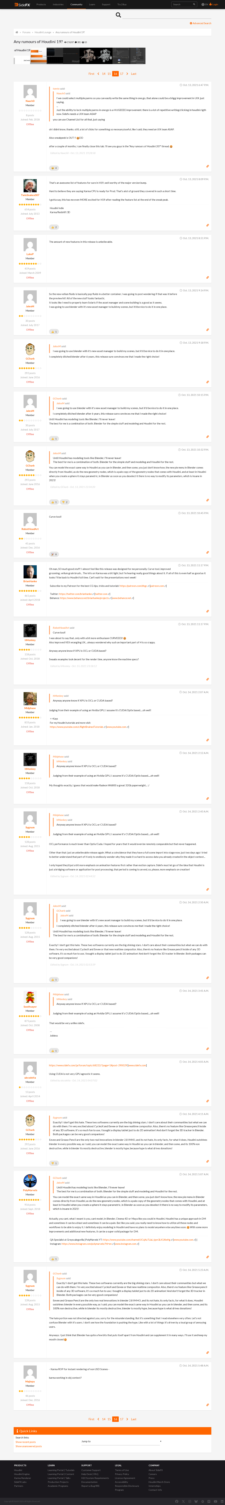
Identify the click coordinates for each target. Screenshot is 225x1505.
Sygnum (30, 827)
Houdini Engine (22, 1474)
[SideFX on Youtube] (215, 1501)
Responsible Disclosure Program (127, 1487)
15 (109, 73)
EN (206, 4)
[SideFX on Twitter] (183, 1501)
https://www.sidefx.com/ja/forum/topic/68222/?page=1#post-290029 (88, 1065)
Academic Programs (58, 1485)
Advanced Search (201, 23)
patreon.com (157, 585)
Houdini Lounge (43, 32)
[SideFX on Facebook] (176, 1501)
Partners (18, 1485)
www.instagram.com (125, 1243)
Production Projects (58, 1482)
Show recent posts (26, 1441)
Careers (153, 1474)
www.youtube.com (116, 726)
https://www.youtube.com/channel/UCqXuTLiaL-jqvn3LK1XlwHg (136, 1239)
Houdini (18, 1470)
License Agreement (125, 1478)
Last (133, 73)
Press (152, 1478)
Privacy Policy (122, 1474)
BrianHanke (30, 581)
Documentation (89, 1482)
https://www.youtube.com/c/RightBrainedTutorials (76, 726)
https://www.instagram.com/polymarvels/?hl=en (87, 1243)
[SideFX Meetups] (202, 1501)
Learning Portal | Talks (59, 1478)
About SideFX (156, 1470)
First (91, 73)
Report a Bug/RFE (90, 1485)
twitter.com (101, 594)
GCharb (30, 358)
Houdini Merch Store (159, 1482)
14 (103, 73)
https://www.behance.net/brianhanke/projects (84, 598)
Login (215, 4)
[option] (22, 56)
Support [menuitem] (106, 4)
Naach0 (30, 100)
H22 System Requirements (95, 1478)
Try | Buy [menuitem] (122, 4)
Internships (155, 1485)
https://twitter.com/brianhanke (75, 594)
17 (121, 73)
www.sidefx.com (137, 1065)
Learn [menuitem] (92, 4)
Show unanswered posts (29, 1446)
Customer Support (91, 1470)
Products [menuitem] (41, 4)
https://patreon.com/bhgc (133, 585)
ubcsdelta (30, 1077)
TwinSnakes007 (30, 195)
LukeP (30, 254)
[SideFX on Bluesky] (196, 1501)
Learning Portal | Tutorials (61, 1470)
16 (115, 73)
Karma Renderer (22, 1478)
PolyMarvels (30, 1190)
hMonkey (30, 640)
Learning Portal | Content (61, 1474)
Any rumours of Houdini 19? (70, 32)
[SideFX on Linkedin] (222, 1501)
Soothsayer (30, 1006)
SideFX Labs (20, 1482)
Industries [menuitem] (58, 4)
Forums (26, 32)
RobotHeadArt (30, 528)
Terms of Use (122, 1470)
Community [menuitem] (76, 4)
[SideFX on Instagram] (189, 1501)
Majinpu (30, 1381)
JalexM (30, 306)
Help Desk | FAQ (89, 1474)
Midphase (30, 708)
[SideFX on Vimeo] (209, 1501)
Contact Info (155, 1489)
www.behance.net (121, 598)
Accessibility (121, 1482)
